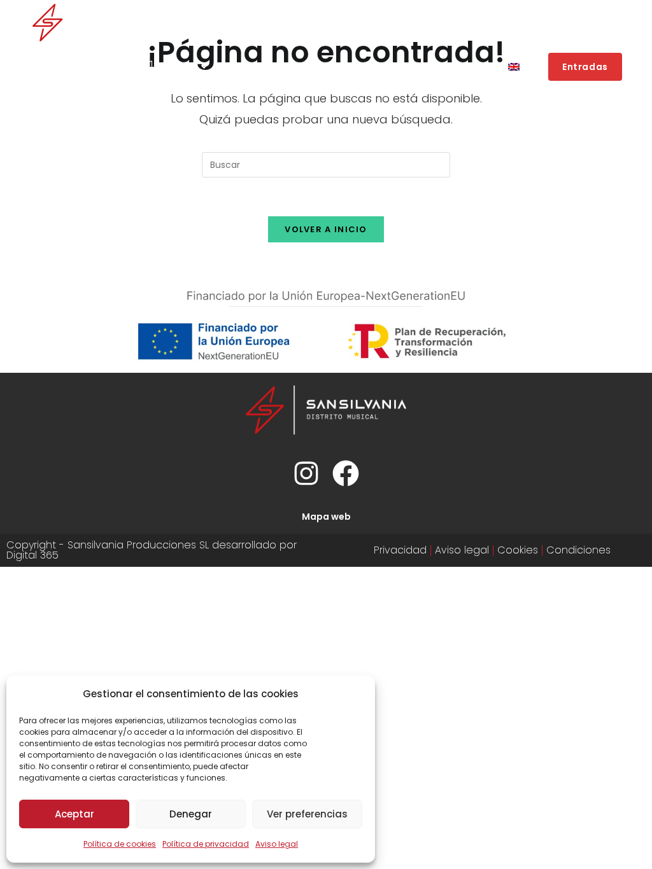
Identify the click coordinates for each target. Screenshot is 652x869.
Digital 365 (32, 555)
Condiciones (578, 550)
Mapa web (326, 516)
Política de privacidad (205, 843)
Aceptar (74, 814)
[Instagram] (306, 473)
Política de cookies (119, 843)
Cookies (517, 550)
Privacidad (400, 550)
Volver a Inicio (326, 229)
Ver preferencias (307, 814)
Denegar (190, 814)
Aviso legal (276, 843)
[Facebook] (345, 473)
